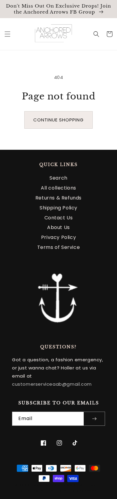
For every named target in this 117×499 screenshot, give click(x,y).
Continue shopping (58, 120)
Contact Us (58, 217)
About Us (58, 227)
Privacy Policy (58, 237)
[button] (7, 34)
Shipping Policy (58, 207)
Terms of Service (58, 247)
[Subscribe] (94, 418)
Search (59, 177)
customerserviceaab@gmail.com (52, 384)
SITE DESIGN (33, 490)
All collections (58, 187)
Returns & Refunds (58, 197)
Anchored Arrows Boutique (66, 485)
